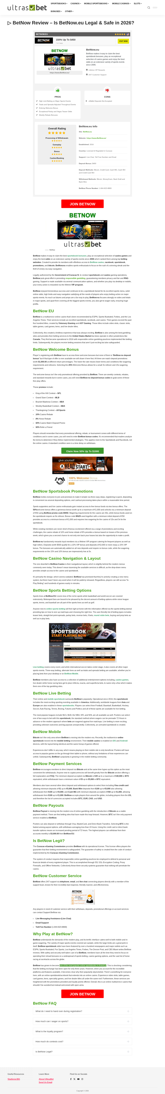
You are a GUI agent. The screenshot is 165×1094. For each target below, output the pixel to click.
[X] (74, 1079)
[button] (149, 8)
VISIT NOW (123, 41)
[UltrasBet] (27, 8)
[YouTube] (78, 1079)
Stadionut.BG (14, 1079)
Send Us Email (45, 1082)
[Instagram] (82, 1079)
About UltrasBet (46, 1079)
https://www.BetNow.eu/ (59, 73)
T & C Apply (59, 43)
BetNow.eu (87, 132)
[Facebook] (71, 1079)
